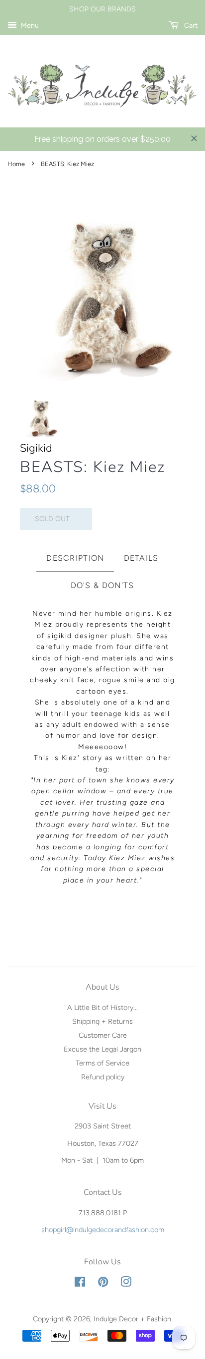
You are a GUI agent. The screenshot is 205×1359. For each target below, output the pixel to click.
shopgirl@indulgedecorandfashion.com (102, 1229)
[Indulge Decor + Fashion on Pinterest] (103, 1283)
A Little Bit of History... (102, 1007)
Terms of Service (102, 1063)
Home (16, 164)
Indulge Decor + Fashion (132, 1318)
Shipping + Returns (102, 1021)
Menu (29, 25)
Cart (190, 25)
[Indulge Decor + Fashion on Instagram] (125, 1283)
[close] (194, 138)
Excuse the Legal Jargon (102, 1049)
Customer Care (103, 1035)
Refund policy (102, 1076)
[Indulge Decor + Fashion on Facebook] (80, 1283)
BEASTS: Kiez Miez (92, 467)
